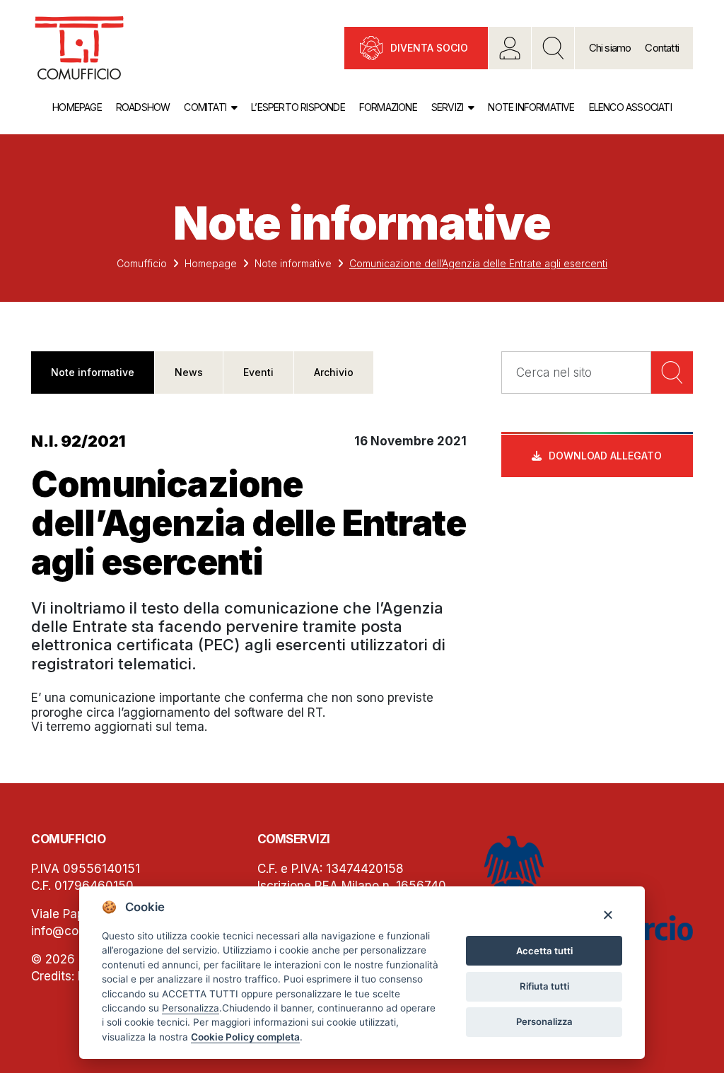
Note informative (531, 107)
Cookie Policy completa (245, 1037)
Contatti (662, 47)
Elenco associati (630, 107)
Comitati (205, 107)
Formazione (388, 107)
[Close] (607, 914)
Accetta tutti (544, 950)
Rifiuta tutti (544, 986)
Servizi (447, 107)
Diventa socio (429, 48)
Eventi (258, 372)
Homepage (77, 107)
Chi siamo (610, 47)
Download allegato (605, 456)
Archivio (334, 372)
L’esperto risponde (298, 107)
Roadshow (143, 107)
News (189, 372)
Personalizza (544, 1021)
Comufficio (142, 263)
